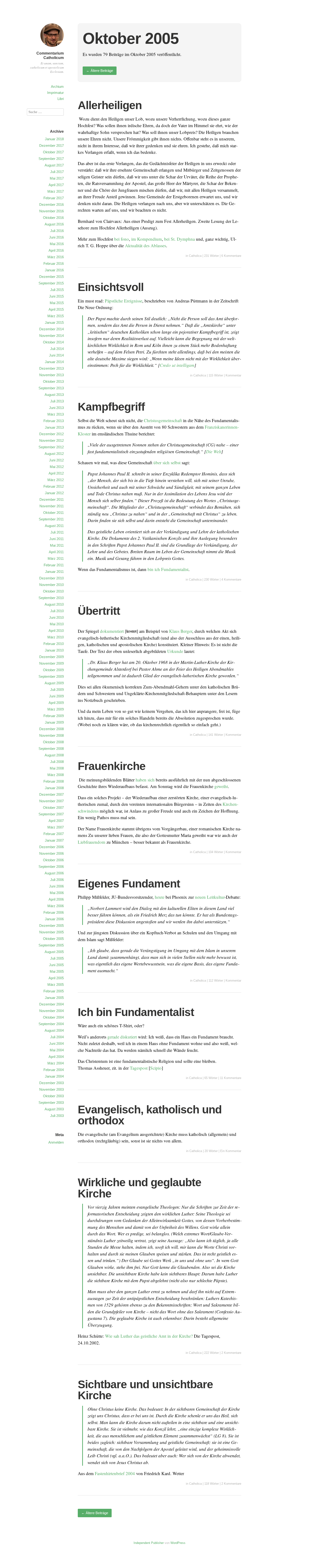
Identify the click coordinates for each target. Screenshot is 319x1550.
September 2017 (51, 159)
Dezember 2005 (51, 926)
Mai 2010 (57, 624)
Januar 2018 (54, 139)
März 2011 (56, 558)
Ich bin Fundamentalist (136, 1012)
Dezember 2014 (51, 329)
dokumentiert (112, 631)
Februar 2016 (53, 263)
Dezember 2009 (51, 657)
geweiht (221, 786)
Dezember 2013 (51, 368)
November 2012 (51, 440)
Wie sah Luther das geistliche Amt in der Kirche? (149, 1336)
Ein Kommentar (230, 1151)
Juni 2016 (56, 237)
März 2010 (55, 637)
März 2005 (55, 985)
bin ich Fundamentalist (168, 569)
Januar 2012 (54, 493)
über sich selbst (167, 462)
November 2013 (51, 375)
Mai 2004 (57, 1050)
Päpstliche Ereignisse (123, 301)
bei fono (121, 239)
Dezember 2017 (51, 145)
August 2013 (54, 395)
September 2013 (51, 388)
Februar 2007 (53, 834)
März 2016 (55, 257)
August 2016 (54, 224)
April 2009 (56, 703)
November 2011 (51, 506)
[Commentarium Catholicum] (52, 47)
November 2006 (51, 853)
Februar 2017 (53, 198)
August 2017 (54, 165)
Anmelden (56, 1142)
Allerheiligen (110, 105)
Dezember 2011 (51, 499)
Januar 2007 (54, 840)
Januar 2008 (54, 788)
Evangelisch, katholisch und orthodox (150, 1115)
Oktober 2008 (53, 742)
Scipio (156, 1068)
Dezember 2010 (51, 578)
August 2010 (54, 604)
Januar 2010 (54, 650)
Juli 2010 (57, 611)
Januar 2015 (54, 322)
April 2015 (56, 309)
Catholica (195, 256)
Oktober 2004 (53, 1017)
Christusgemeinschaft (163, 420)
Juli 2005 (57, 958)
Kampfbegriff (111, 407)
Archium (57, 86)
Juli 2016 (57, 231)
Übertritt (99, 611)
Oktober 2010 (53, 591)
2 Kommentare (231, 1353)
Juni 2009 (56, 696)
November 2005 (51, 932)
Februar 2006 (53, 912)
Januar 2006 (54, 919)
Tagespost (139, 1068)
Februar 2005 (53, 991)
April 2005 (56, 978)
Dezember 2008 (51, 729)
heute (159, 897)
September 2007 (51, 814)
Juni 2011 (56, 539)
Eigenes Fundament (129, 883)
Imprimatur (55, 93)
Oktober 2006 (53, 860)
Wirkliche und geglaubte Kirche (139, 1188)
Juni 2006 (56, 886)
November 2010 (51, 585)
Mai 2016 (57, 244)
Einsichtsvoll (111, 287)
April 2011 (56, 552)
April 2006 (56, 899)
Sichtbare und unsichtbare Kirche (145, 1390)
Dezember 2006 (51, 847)
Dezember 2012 (51, 434)
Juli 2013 (57, 401)
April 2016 (56, 250)
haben (141, 780)
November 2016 (51, 211)
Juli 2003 (57, 1116)
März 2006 (55, 906)
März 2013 (55, 414)
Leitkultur (215, 897)
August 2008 (54, 755)
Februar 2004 (53, 1070)
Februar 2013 (53, 421)
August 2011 (54, 526)
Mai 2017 (57, 178)
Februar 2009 (53, 716)
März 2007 (55, 827)
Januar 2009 (54, 722)
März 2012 (55, 480)
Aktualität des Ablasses (145, 245)
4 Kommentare (231, 579)
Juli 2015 (57, 290)
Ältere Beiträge (99, 71)
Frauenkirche (111, 766)
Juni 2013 (56, 408)
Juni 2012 (56, 460)
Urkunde (175, 651)
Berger (186, 631)
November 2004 (51, 1011)
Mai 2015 (57, 303)
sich (151, 780)
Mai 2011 (57, 545)
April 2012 (56, 473)
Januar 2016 (54, 270)
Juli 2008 (57, 762)
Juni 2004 (56, 1044)
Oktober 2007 (53, 808)
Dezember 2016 (51, 204)
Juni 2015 (56, 296)
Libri (60, 99)
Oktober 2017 (53, 152)
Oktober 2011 (53, 513)
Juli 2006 (57, 880)
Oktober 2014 (53, 342)
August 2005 (54, 952)
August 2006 (54, 873)
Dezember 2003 (51, 1083)
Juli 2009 (57, 690)
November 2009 (51, 663)
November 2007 (51, 801)
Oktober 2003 (53, 1096)
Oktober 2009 (53, 670)
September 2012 (51, 447)
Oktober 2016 (53, 218)
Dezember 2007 (51, 794)
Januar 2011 (54, 572)
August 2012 (54, 454)
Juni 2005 (56, 965)
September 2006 (51, 867)
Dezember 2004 (51, 1004)
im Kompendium (146, 239)
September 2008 (51, 749)
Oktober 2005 (53, 939)
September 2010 (51, 598)
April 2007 (56, 821)
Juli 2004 (57, 1037)
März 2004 (55, 1063)
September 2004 (51, 1024)
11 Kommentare (230, 1078)
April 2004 (56, 1057)
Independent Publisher (149, 1543)
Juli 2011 (57, 532)
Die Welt (213, 451)
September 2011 (51, 519)
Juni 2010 (56, 617)
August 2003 (54, 1109)
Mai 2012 (57, 467)
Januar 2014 (54, 362)
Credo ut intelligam (177, 365)
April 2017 (56, 185)
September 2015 (51, 283)
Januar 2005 (54, 998)
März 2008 (55, 775)
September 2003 (51, 1103)
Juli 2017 (57, 172)
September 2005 (51, 945)
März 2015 (55, 316)
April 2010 (56, 631)
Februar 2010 (53, 644)
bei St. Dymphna (179, 239)
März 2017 (55, 191)
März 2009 (55, 709)
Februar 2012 (53, 486)
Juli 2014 (57, 349)
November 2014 (51, 336)
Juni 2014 (56, 355)
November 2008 (51, 735)
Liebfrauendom (91, 842)
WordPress (177, 1543)
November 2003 (51, 1089)
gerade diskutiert (122, 1037)
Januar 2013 (54, 427)
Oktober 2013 (53, 381)
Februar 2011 (54, 565)
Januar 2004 (54, 1076)
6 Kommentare (231, 256)
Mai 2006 (57, 893)
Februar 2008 (53, 781)
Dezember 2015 (51, 277)
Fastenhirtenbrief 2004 (115, 1473)
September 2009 (51, 676)
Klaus (174, 631)
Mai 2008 (57, 768)
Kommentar (233, 375)
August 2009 (54, 683)
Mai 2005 (57, 971)
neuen (200, 897)
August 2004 (54, 1030)
